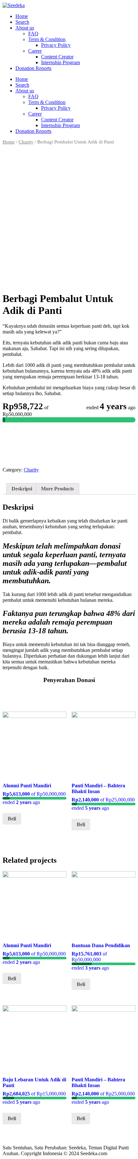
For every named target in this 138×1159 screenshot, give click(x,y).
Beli (12, 818)
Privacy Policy (56, 45)
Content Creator (57, 56)
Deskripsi (22, 488)
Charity (26, 141)
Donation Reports (33, 68)
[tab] (22, 489)
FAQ (33, 33)
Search (22, 22)
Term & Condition (46, 39)
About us (24, 27)
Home (21, 16)
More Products (57, 488)
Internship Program (60, 62)
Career (35, 51)
